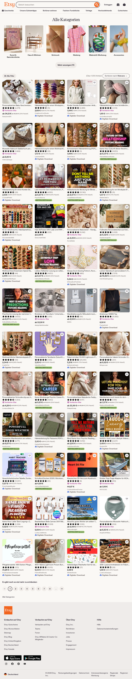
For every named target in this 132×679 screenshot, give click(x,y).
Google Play (32, 657)
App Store (13, 657)
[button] (11, 674)
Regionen (124, 673)
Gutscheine (122, 11)
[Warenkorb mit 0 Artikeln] (124, 5)
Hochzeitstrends (105, 11)
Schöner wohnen (50, 11)
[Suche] (97, 5)
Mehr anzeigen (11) (66, 65)
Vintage (89, 11)
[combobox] (55, 5)
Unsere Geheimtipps (28, 11)
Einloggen (108, 5)
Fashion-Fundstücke (71, 11)
